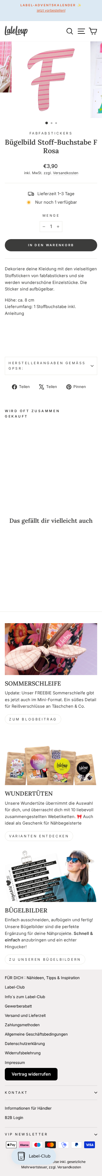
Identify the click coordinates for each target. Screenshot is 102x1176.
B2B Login (14, 1117)
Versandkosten (65, 173)
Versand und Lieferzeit (25, 1015)
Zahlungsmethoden (22, 1025)
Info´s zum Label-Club (25, 996)
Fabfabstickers (51, 133)
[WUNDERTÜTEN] (51, 759)
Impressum (15, 1062)
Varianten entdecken (39, 836)
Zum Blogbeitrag (33, 719)
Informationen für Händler (28, 1108)
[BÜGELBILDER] (51, 876)
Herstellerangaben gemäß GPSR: (47, 365)
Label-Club (15, 987)
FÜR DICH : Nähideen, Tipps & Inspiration (42, 977)
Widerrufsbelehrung (23, 1053)
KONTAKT (16, 1093)
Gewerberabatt (18, 1006)
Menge (51, 216)
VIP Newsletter (26, 1134)
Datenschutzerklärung (25, 1043)
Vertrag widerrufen (31, 1074)
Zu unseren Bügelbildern (45, 959)
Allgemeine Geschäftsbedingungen (36, 1034)
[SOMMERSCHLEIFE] (51, 649)
